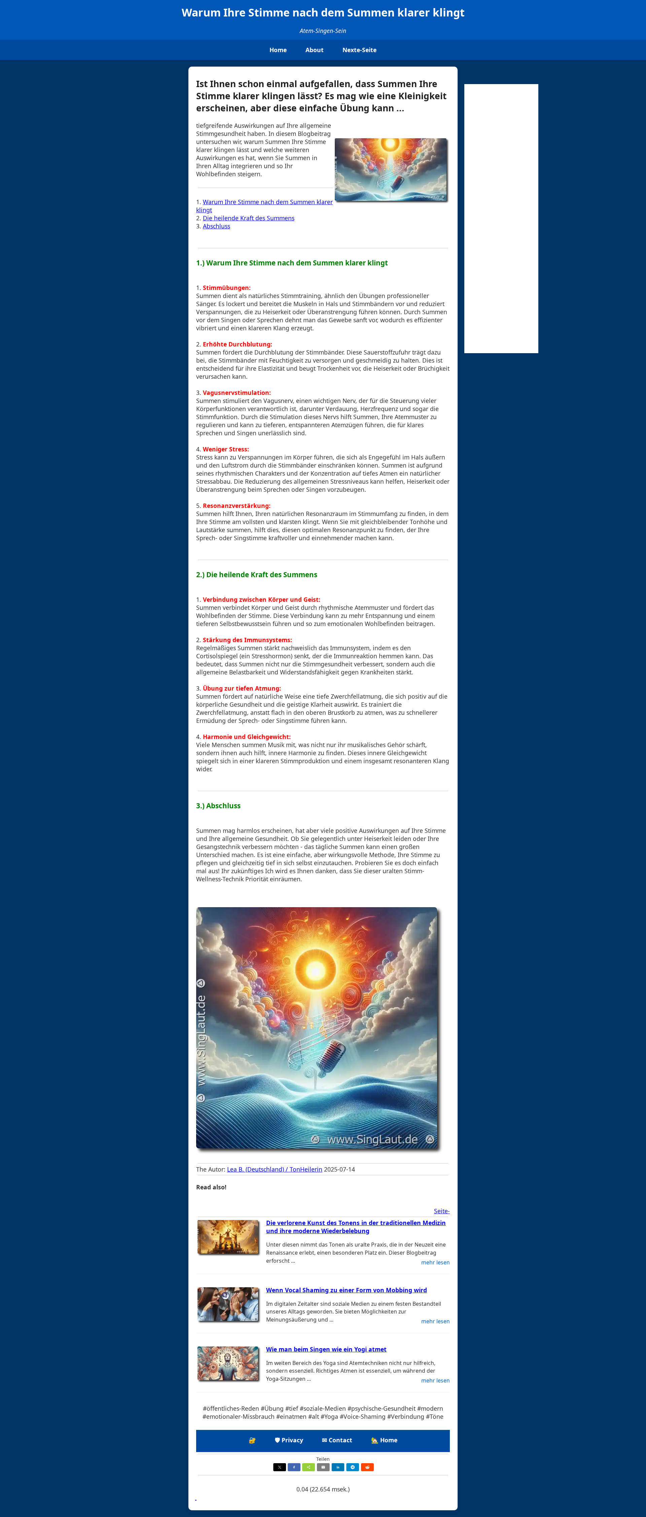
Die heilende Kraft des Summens (248, 218)
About (315, 50)
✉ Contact (337, 1440)
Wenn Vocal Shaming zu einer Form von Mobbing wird (346, 1290)
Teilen (323, 1459)
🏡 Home (384, 1440)
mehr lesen (435, 1262)
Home (278, 50)
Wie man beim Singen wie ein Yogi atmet (326, 1349)
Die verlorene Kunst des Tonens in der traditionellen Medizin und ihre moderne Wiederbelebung (356, 1227)
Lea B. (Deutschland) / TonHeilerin (274, 1169)
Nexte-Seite (359, 50)
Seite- (442, 1211)
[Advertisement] (501, 218)
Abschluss (216, 226)
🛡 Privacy (289, 1440)
